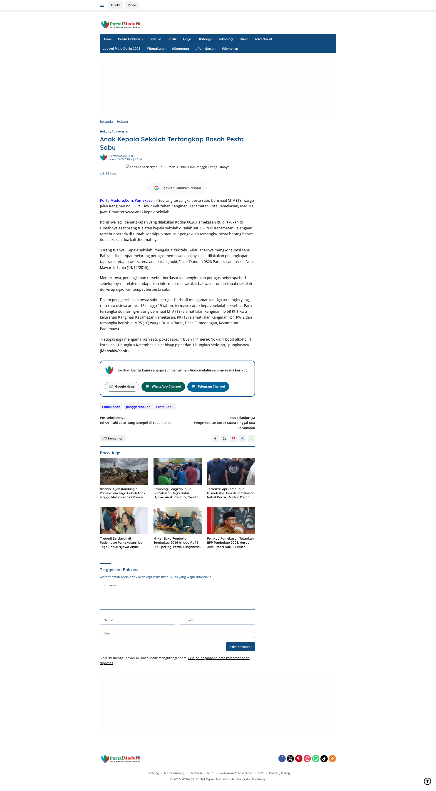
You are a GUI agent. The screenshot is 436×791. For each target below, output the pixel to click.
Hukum (105, 131)
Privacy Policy (279, 773)
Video (132, 5)
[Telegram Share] (242, 438)
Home (107, 39)
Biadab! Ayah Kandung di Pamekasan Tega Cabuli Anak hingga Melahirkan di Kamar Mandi (122, 493)
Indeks (115, 5)
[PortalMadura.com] (120, 24)
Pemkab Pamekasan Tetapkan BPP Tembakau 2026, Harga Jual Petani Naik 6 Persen (230, 542)
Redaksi (196, 773)
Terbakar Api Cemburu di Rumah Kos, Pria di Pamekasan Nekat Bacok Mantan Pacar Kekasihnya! (231, 493)
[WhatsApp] (315, 759)
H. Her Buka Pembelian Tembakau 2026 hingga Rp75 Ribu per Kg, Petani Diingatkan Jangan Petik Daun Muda (177, 542)
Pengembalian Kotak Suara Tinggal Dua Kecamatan (224, 422)
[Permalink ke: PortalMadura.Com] (103, 157)
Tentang (153, 773)
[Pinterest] (298, 759)
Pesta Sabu (164, 407)
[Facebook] (282, 759)
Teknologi (226, 39)
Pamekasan (120, 131)
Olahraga (205, 39)
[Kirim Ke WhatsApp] (251, 438)
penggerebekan (138, 407)
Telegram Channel (211, 386)
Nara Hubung (174, 773)
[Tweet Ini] (224, 438)
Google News (125, 386)
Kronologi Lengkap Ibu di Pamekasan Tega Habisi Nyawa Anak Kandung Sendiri (176, 493)
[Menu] (103, 5)
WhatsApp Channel (166, 386)
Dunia (244, 39)
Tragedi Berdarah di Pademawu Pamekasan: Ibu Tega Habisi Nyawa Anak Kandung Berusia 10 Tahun (121, 542)
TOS (261, 773)
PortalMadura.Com (121, 156)
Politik (172, 39)
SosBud (155, 39)
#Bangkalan (156, 49)
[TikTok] (324, 758)
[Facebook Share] (215, 438)
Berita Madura (129, 39)
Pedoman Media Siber (236, 773)
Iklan (210, 773)
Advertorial (263, 39)
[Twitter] (290, 759)
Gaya (187, 39)
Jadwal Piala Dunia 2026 (121, 49)
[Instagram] (307, 759)
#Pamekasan (205, 49)
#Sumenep (230, 49)
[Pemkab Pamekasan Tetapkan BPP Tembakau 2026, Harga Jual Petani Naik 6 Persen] (231, 520)
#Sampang (180, 49)
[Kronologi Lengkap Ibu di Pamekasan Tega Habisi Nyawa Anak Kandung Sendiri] (178, 471)
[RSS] (332, 759)
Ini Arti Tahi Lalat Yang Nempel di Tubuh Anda (135, 420)
